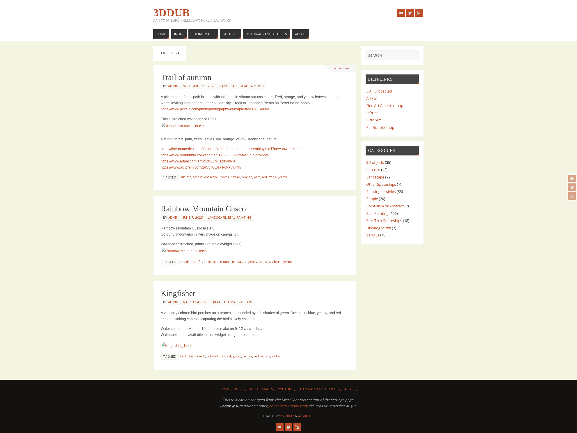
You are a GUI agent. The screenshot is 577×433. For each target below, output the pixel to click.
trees (272, 177)
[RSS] (572, 196)
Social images (261, 389)
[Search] (413, 56)
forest (197, 177)
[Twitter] (572, 187)
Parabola (287, 416)
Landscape (229, 86)
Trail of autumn (186, 77)
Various (245, 302)
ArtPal (371, 98)
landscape (211, 177)
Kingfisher (178, 293)
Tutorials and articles (318, 389)
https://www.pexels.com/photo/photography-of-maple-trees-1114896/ (215, 109)
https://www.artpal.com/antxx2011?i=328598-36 (198, 161)
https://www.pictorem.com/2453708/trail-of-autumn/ (201, 167)
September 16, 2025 (199, 86)
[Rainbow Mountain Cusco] (255, 251)
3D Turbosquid (379, 91)
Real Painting (252, 86)
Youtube (285, 389)
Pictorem (373, 120)
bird (183, 356)
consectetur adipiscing (288, 405)
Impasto (373, 169)
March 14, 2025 (195, 302)
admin (173, 86)
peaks (252, 261)
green (237, 356)
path (257, 177)
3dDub (171, 12)
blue (191, 356)
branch (200, 356)
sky (267, 261)
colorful (196, 261)
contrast (225, 356)
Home (225, 389)
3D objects (375, 162)
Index (239, 389)
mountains (228, 261)
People (372, 198)
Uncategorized (378, 227)
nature (235, 177)
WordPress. (306, 416)
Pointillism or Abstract (385, 206)
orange (247, 177)
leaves (224, 177)
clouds (185, 261)
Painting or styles (381, 191)
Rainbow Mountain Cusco (203, 208)
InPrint (372, 112)
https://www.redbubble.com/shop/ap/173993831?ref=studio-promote (215, 155)
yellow (282, 177)
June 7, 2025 (193, 217)
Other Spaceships (381, 184)
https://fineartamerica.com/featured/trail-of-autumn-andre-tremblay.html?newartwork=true (231, 149)
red (264, 177)
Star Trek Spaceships (384, 220)
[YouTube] (572, 178)
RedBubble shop (380, 127)
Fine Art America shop (384, 105)
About (349, 389)
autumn (185, 177)
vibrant (277, 261)
